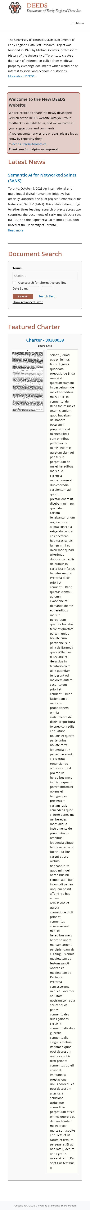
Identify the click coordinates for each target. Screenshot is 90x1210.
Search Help (47, 296)
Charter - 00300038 (45, 340)
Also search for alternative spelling (42, 283)
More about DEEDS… (22, 76)
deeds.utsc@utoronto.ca (29, 144)
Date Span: (20, 288)
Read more (15, 230)
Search (23, 296)
